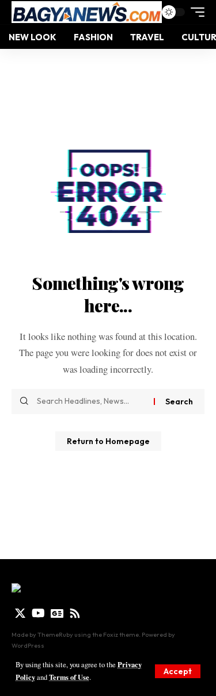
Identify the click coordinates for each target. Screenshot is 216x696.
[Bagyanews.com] (87, 12)
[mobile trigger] (194, 12)
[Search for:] (91, 401)
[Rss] (75, 613)
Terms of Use (69, 677)
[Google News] (57, 613)
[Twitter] (20, 613)
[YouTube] (38, 613)
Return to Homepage (108, 441)
